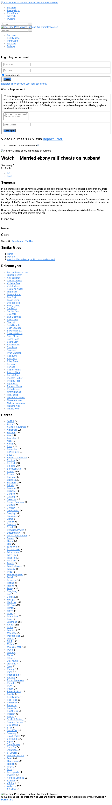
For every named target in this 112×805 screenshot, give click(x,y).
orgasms (11, 663)
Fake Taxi (12, 557)
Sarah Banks (13, 344)
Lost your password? (36, 83)
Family (10, 563)
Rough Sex (12, 711)
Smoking (11, 733)
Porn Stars (12, 13)
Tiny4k (10, 766)
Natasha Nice (14, 405)
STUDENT (12, 752)
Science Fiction (15, 722)
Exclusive (12, 546)
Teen (9, 758)
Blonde (10, 471)
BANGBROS (13, 452)
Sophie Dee (13, 311)
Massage (12, 633)
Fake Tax (11, 555)
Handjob (11, 599)
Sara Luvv (12, 347)
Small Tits (12, 730)
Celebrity (11, 499)
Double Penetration (17, 535)
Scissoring (12, 725)
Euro (9, 544)
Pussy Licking (14, 691)
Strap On (11, 747)
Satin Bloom (13, 336)
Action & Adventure (16, 427)
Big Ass (11, 460)
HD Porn (11, 605)
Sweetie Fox (13, 302)
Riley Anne (12, 361)
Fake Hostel (13, 552)
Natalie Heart (13, 408)
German (11, 596)
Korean (10, 624)
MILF (9, 641)
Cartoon (11, 493)
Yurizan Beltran (14, 275)
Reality (10, 694)
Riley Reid (12, 358)
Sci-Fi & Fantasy (15, 719)
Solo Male (12, 738)
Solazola (11, 314)
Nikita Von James (16, 397)
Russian (11, 713)
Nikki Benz (12, 394)
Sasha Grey (13, 341)
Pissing (11, 677)
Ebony (10, 541)
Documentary (13, 532)
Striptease (12, 750)
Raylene (11, 366)
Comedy (11, 507)
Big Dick (11, 463)
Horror (10, 610)
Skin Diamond (14, 316)
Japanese (12, 621)
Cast (9, 176)
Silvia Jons (12, 319)
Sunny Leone (13, 305)
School (10, 716)
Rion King (12, 355)
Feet (9, 571)
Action (10, 424)
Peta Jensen (13, 389)
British (10, 485)
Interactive (12, 616)
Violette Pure (13, 283)
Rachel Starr (13, 375)
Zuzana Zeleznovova (17, 272)
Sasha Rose (13, 339)
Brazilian (11, 479)
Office (10, 658)
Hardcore (11, 602)
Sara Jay (11, 350)
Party (9, 672)
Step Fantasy (13, 744)
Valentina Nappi (15, 289)
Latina (10, 627)
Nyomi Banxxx (14, 392)
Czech (10, 527)
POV (9, 686)
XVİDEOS (11, 789)
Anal (9, 435)
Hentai (10, 608)
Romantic (11, 708)
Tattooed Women (15, 755)
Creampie (12, 516)
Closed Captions (15, 502)
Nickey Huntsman (16, 403)
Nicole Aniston (14, 400)
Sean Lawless (14, 328)
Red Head (12, 699)
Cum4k (10, 521)
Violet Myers (13, 286)
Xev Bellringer (14, 277)
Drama (10, 538)
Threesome (13, 761)
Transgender (13, 772)
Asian (10, 443)
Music (10, 649)
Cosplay (11, 513)
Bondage (11, 477)
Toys (9, 769)
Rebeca (11, 364)
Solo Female (13, 736)
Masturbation (13, 635)
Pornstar (11, 683)
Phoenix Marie (14, 386)
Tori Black (12, 291)
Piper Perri (12, 383)
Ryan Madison (14, 353)
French (10, 585)
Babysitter (12, 449)
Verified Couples (15, 777)
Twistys (11, 18)
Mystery (11, 652)
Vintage (11, 780)
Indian (10, 613)
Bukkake (11, 491)
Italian (10, 619)
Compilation (13, 510)
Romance (11, 705)
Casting (11, 496)
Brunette (11, 488)
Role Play (12, 702)
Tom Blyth (12, 297)
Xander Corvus (14, 280)
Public (10, 688)
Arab (9, 441)
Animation (12, 438)
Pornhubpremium (15, 680)
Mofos (10, 644)
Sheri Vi (11, 322)
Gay (9, 594)
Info (9, 173)
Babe (9, 446)
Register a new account (13, 83)
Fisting (10, 583)
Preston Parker (14, 378)
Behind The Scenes (17, 457)
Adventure (12, 429)
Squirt (10, 741)
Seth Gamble (13, 325)
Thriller (10, 764)
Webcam (11, 786)
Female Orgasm (15, 574)
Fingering (11, 580)
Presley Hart (13, 380)
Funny (10, 588)
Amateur (11, 432)
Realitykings (13, 10)
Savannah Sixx (14, 330)
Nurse (10, 655)
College (11, 505)
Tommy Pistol (14, 294)
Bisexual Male (14, 468)
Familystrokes (14, 566)
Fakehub (11, 16)
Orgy (9, 666)
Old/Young (12, 660)
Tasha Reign (13, 300)
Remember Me (12, 75)
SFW (9, 727)
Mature (10, 638)
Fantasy (11, 569)
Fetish (10, 577)
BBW (9, 454)
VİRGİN (10, 783)
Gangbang (12, 591)
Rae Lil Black (13, 372)
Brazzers (11, 7)
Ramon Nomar (14, 369)
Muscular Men (14, 647)
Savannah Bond (14, 333)
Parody (10, 669)
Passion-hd (13, 674)
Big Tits (11, 466)
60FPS (10, 421)
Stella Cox (12, 308)
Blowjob (11, 474)
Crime (10, 518)
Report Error (53, 139)
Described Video (15, 530)
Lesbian (11, 630)
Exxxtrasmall (13, 549)
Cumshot (11, 524)
